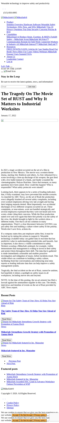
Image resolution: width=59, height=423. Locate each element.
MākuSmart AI (13, 37)
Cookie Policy (13, 403)
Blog (20, 52)
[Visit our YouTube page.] (6, 398)
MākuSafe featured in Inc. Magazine (22, 379)
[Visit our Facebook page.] (2, 398)
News (15, 52)
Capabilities (12, 34)
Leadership (12, 59)
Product (10, 22)
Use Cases (28, 52)
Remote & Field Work (31, 42)
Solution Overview (15, 24)
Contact (20, 59)
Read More (6, 319)
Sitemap (10, 408)
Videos (36, 52)
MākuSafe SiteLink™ (47, 44)
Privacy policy (40, 415)
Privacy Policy (13, 405)
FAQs (29, 54)
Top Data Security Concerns (35, 29)
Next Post (11, 363)
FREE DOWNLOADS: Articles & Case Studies (28, 49)
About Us (11, 56)
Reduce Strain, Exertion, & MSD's (35, 37)
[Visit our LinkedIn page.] (4, 398)
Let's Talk (5, 66)
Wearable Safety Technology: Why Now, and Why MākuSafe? (31, 25)
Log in (9, 61)
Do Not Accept (26, 415)
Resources (11, 47)
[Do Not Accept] (48, 415)
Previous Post (14, 361)
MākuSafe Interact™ (29, 44)
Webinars (43, 52)
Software (37, 24)
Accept (15, 415)
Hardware (28, 24)
